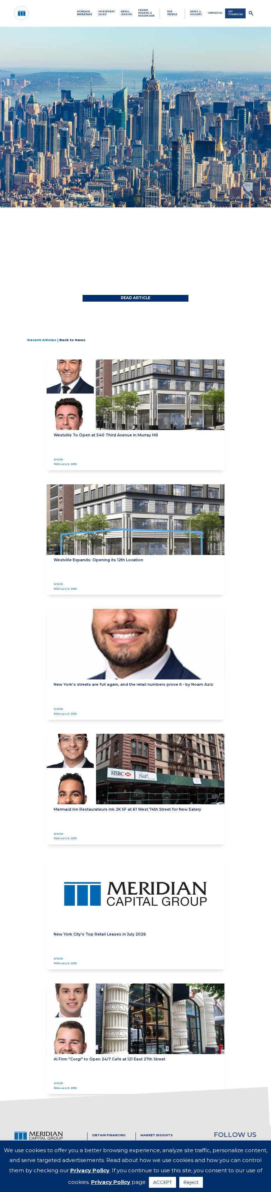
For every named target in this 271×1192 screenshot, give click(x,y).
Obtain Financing (109, 1135)
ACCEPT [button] (162, 1182)
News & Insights (196, 13)
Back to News (72, 340)
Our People (172, 13)
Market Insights (156, 1135)
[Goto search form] (251, 13)
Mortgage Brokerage (84, 13)
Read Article (135, 298)
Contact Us (215, 13)
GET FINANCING (235, 13)
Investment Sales (106, 13)
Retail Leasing (126, 13)
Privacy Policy (89, 1170)
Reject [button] (191, 1182)
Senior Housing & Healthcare (146, 13)
